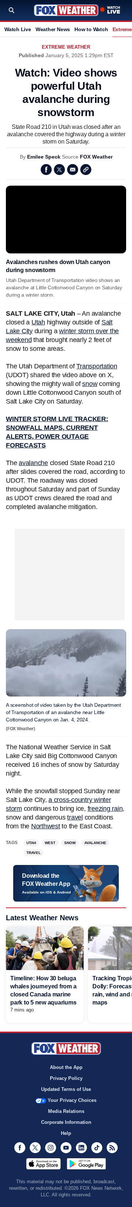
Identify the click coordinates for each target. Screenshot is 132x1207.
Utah (38, 322)
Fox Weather (66, 10)
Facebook (46, 169)
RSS (112, 1147)
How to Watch (91, 29)
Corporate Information (66, 1122)
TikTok (96, 1147)
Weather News (53, 29)
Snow (70, 843)
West (50, 843)
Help (66, 1133)
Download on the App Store (43, 1164)
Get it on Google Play (86, 1164)
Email (72, 169)
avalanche (33, 463)
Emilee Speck (43, 157)
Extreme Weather (66, 47)
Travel (33, 853)
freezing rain (105, 808)
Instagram (50, 1147)
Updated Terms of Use (66, 1089)
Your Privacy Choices (72, 1100)
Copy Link (85, 169)
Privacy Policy (66, 1078)
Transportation (96, 366)
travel (75, 817)
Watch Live (17, 29)
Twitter (59, 169)
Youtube (66, 1147)
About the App (66, 1067)
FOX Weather (96, 157)
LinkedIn (81, 1147)
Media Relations (66, 1111)
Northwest (45, 826)
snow (89, 383)
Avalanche (95, 843)
